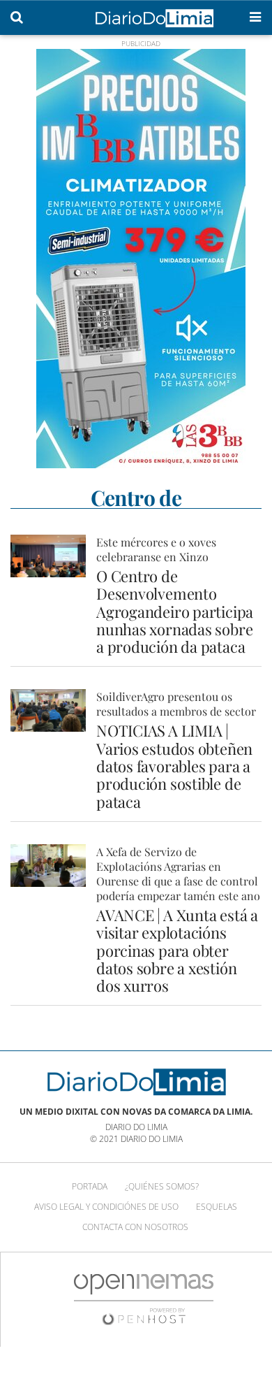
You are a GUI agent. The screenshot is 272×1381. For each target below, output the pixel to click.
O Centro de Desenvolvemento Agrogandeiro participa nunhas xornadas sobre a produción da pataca (174, 611)
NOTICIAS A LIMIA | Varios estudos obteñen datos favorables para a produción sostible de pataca (174, 765)
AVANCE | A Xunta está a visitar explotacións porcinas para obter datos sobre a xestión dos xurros (177, 950)
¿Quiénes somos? (162, 1186)
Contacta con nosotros (135, 1227)
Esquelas (216, 1207)
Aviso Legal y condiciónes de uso (106, 1207)
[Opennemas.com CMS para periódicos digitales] (143, 1299)
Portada (89, 1186)
